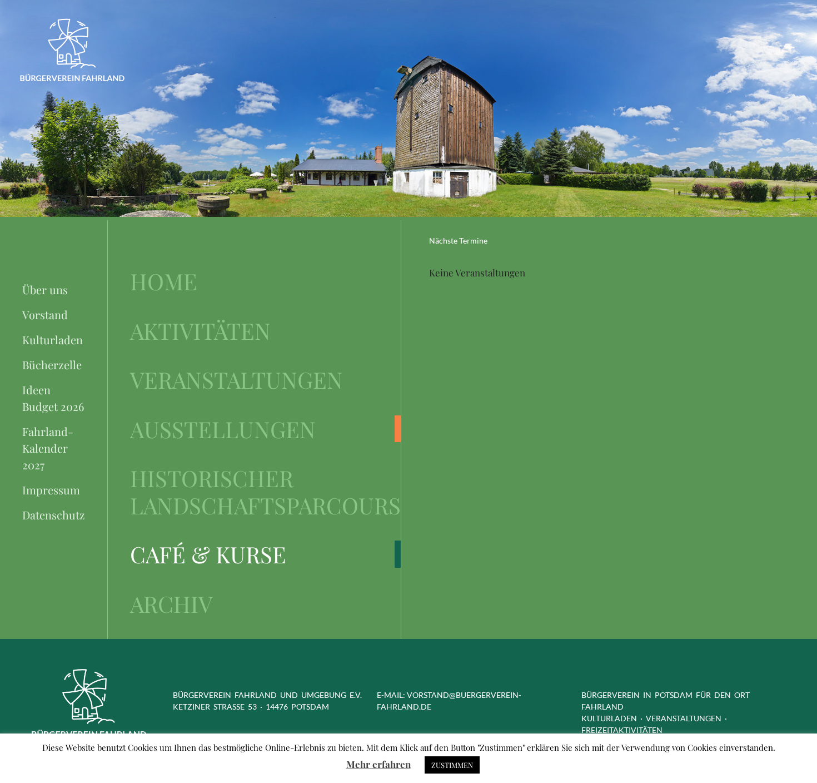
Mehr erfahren (378, 764)
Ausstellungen (223, 429)
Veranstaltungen (236, 379)
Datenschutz (53, 514)
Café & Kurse (208, 554)
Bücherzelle (52, 364)
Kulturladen (52, 339)
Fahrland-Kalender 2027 (47, 448)
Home (163, 281)
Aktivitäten (200, 330)
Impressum (51, 489)
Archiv (171, 603)
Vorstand (45, 314)
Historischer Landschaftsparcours (265, 491)
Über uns (45, 289)
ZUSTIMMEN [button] (452, 765)
